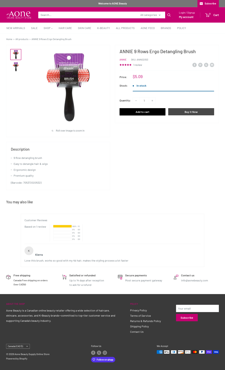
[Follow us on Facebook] (93, 352)
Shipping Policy (139, 326)
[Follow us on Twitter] (99, 352)
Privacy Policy (138, 310)
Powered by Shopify (16, 358)
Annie (123, 59)
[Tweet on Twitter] (206, 64)
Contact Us (137, 331)
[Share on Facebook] (194, 64)
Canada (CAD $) (15, 346)
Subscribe (210, 3)
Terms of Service (140, 315)
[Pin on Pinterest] (200, 64)
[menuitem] (15, 28)
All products (21, 39)
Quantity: (125, 100)
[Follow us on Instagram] (105, 352)
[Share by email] (212, 64)
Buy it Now (191, 112)
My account (186, 17)
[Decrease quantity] (136, 100)
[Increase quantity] (152, 100)
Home (9, 39)
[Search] (169, 14)
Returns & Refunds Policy (145, 321)
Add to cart (142, 112)
